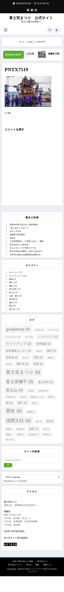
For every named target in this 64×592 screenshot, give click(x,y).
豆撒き (20, 434)
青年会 (46, 434)
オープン (52, 330)
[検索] (50, 30)
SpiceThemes (32, 571)
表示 (46, 429)
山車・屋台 (13, 296)
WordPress (33, 569)
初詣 (50, 358)
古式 (9, 364)
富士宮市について (15, 565)
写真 (38, 357)
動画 (11, 279)
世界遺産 (43, 344)
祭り (39, 421)
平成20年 (43, 391)
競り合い (13, 309)
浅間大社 (18, 420)
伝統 (39, 351)
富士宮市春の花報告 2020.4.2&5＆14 (26, 251)
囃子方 (23, 364)
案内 (11, 302)
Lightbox (39, 330)
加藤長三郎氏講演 (54, 53)
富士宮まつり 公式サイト (31, 18)
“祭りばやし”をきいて (19, 228)
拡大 (23, 397)
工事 (31, 391)
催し (26, 358)
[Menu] (5, 30)
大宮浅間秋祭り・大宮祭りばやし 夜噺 (26, 241)
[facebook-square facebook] (28, 10)
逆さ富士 (33, 434)
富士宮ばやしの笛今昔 (19, 244)
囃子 (11, 282)
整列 (51, 397)
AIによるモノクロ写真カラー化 (23, 247)
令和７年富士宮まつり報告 (23, 561)
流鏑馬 (30, 412)
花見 (33, 429)
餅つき (9, 439)
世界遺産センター (18, 351)
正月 (34, 403)
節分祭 (20, 429)
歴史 (11, 305)
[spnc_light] (57, 30)
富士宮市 (13, 289)
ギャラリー (13, 272)
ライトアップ (18, 343)
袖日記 (12, 238)
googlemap (18, 329)
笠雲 (9, 429)
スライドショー (15, 275)
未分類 (12, 299)
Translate (23, 481)
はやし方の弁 (15, 231)
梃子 (22, 403)
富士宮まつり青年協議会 (16, 537)
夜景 (38, 364)
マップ (29, 337)
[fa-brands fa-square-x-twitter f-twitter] (32, 10)
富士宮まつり (23, 372)
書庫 (37, 565)
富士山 (12, 292)
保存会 (12, 357)
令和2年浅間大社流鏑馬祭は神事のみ (25, 254)
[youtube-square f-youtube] (35, 10)
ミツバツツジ (47, 336)
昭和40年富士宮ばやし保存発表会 (24, 224)
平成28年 (10, 397)
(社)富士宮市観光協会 (14, 531)
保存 (51, 351)
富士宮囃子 (19, 382)
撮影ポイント (37, 397)
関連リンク (47, 565)
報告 (11, 285)
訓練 (9, 434)
